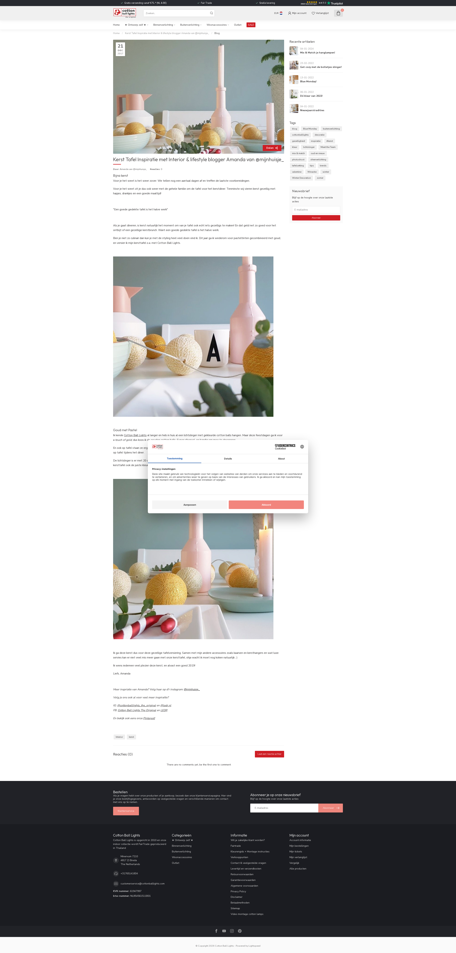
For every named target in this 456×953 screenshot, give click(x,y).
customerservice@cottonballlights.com (143, 883)
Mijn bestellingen (299, 846)
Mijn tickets (295, 851)
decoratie (319, 134)
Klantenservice (126, 811)
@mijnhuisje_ (192, 689)
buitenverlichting (331, 128)
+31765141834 (129, 873)
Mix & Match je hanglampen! (317, 52)
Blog (217, 33)
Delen (270, 148)
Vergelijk (294, 863)
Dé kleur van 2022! (311, 96)
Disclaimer (236, 897)
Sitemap (235, 908)
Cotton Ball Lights (135, 435)
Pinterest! (149, 718)
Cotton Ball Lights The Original (137, 710)
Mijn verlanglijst (298, 857)
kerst (131, 736)
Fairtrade (236, 846)
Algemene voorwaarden (244, 885)
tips (312, 165)
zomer (320, 177)
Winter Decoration (301, 177)
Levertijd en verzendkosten (246, 868)
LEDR (163, 710)
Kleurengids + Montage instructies (250, 851)
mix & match (298, 153)
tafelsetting (298, 165)
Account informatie (300, 840)
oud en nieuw (318, 153)
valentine (296, 171)
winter (326, 171)
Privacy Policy (238, 891)
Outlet (237, 25)
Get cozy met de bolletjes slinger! (321, 67)
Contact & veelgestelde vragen (248, 863)
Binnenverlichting (163, 25)
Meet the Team (328, 147)
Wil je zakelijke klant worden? (248, 840)
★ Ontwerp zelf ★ (135, 25)
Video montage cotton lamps (247, 914)
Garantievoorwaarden (243, 880)
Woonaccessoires (217, 25)
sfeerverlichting (318, 159)
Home (116, 25)
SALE (251, 25)
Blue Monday (310, 128)
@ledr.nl (165, 705)
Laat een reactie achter (269, 754)
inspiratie (315, 140)
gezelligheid (298, 140)
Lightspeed (254, 945)
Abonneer (316, 217)
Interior (119, 736)
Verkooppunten (239, 857)
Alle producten (297, 868)
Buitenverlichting (189, 25)
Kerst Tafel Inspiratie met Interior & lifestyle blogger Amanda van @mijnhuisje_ (167, 33)
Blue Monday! (308, 81)
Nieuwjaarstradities (312, 110)
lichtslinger (309, 147)
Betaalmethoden (240, 902)
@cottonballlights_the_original (136, 705)
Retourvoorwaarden (242, 874)
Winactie (312, 171)
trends (323, 165)
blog (294, 128)
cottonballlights (300, 134)
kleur (294, 147)
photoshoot (298, 159)
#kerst (330, 140)
